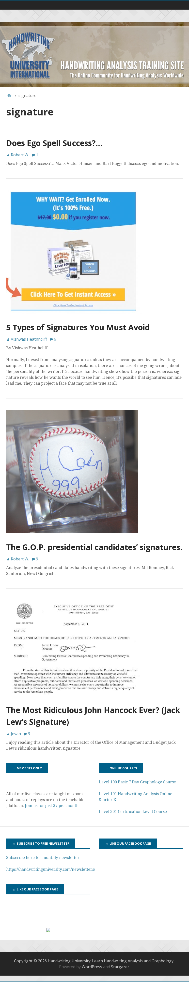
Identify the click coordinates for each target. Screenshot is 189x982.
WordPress (92, 966)
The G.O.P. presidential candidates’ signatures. (94, 547)
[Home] (9, 95)
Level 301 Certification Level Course (133, 811)
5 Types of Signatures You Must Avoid (78, 327)
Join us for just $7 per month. (52, 805)
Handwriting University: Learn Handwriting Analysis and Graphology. (111, 961)
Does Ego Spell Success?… (54, 143)
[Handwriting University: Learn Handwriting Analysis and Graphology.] (94, 54)
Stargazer (120, 966)
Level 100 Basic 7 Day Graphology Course (137, 782)
